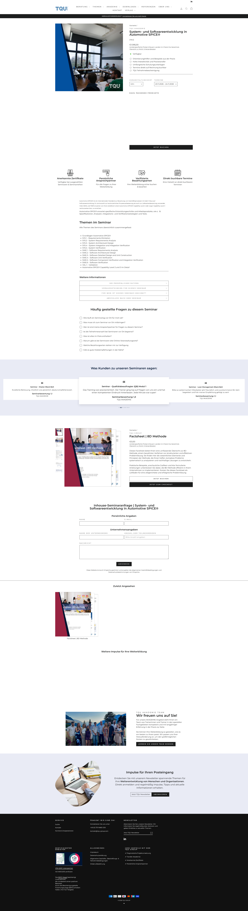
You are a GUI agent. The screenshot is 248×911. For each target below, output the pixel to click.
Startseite (132, 25)
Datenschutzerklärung (98, 855)
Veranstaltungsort (140, 80)
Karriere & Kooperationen (64, 831)
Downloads (130, 7)
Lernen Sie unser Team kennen (156, 744)
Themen (97, 7)
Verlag (129, 10)
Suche (57, 824)
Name (82, 519)
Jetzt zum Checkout (161, 484)
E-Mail (128, 519)
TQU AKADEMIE (137, 28)
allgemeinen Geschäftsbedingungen (145, 570)
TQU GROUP (135, 433)
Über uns (164, 7)
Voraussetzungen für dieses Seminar (124, 288)
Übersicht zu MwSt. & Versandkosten (142, 49)
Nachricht (85, 543)
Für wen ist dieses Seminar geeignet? (124, 293)
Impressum (94, 852)
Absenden (124, 564)
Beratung (82, 7)
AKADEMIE (112, 7)
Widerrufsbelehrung (97, 864)
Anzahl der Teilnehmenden (140, 533)
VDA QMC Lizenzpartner (64, 868)
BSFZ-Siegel (62, 877)
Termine (158, 80)
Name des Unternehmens (93, 533)
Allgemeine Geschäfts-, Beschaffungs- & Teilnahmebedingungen (104, 860)
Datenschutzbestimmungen (118, 572)
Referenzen (149, 7)
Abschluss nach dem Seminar (124, 298)
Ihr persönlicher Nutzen (124, 283)
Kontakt (117, 10)
